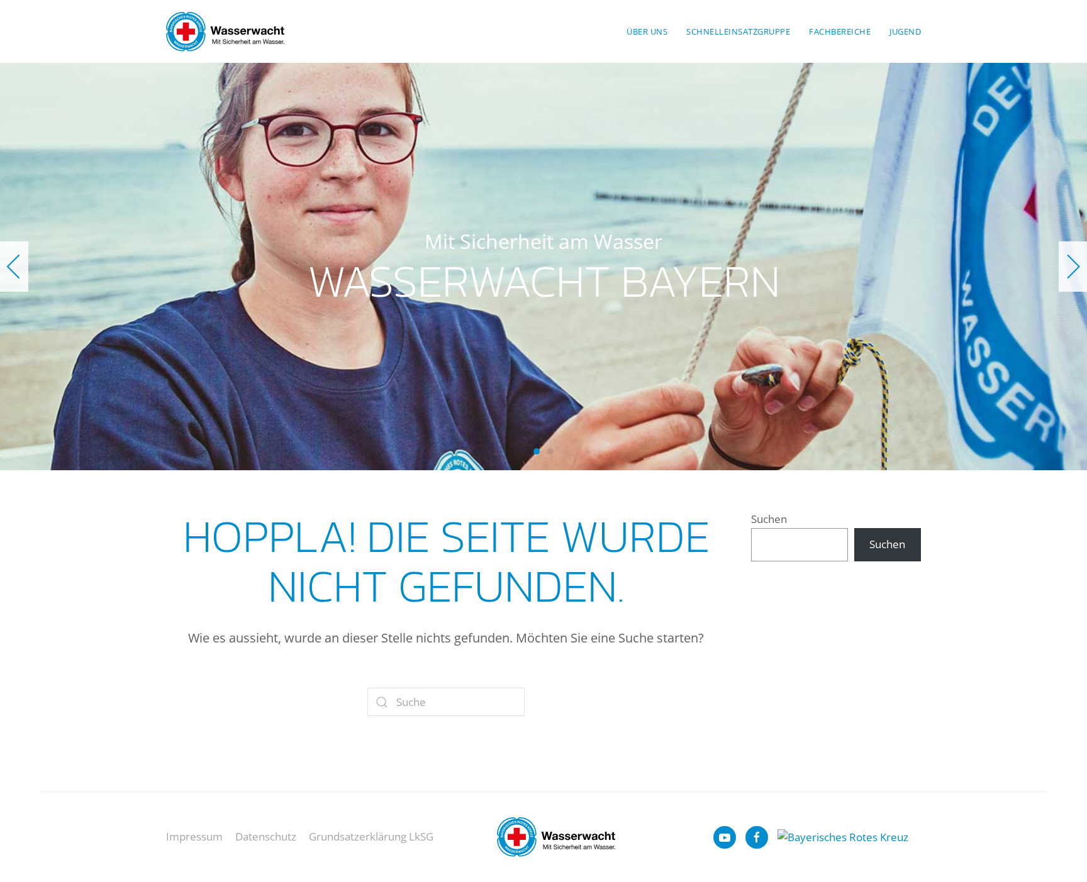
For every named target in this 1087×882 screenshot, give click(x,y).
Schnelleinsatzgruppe (738, 31)
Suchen (769, 519)
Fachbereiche (840, 31)
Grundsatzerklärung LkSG (371, 836)
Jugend (905, 31)
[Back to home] (225, 31)
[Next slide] (1073, 266)
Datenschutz (265, 836)
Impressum (194, 836)
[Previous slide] (14, 266)
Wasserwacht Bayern (536, 451)
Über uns (647, 31)
